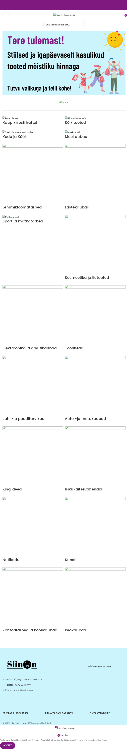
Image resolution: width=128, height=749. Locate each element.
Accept (7, 745)
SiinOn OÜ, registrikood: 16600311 (23, 679)
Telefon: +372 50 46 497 (18, 684)
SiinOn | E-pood (19, 723)
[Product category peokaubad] (64, 378)
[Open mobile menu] (6, 15)
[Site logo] (64, 14)
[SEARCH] (81, 24)
